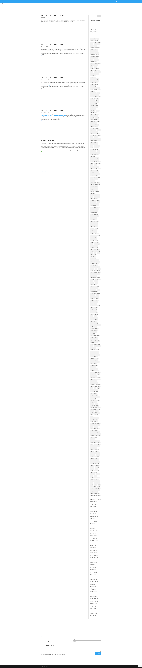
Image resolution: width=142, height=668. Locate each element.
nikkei (92, 319)
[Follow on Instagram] (111, 2)
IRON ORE (93, 263)
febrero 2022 (92, 593)
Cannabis (96, 119)
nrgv (92, 324)
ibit (99, 251)
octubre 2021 (92, 599)
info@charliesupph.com (49, 641)
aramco (92, 63)
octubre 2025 (92, 518)
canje (92, 119)
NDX (92, 314)
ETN (96, 186)
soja (98, 396)
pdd (92, 346)
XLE (98, 486)
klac (99, 272)
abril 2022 (92, 589)
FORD (92, 209)
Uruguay (92, 449)
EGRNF (92, 170)
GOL (95, 231)
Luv (95, 284)
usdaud (97, 453)
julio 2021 (92, 605)
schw (92, 381)
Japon (92, 268)
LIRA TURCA (97, 279)
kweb (92, 275)
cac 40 (96, 114)
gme (92, 231)
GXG (99, 235)
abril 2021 (92, 610)
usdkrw (97, 460)
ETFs (92, 184)
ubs (92, 444)
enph (92, 175)
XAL (99, 484)
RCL (92, 363)
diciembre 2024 (93, 535)
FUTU (96, 214)
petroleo (93, 349)
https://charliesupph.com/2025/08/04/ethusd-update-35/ (60, 144)
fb (98, 200)
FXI (95, 217)
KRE (98, 274)
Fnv (95, 207)
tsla (99, 435)
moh (92, 303)
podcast (93, 354)
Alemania (93, 54)
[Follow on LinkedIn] (46, 649)
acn (95, 44)
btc (95, 107)
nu (95, 324)
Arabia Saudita (93, 61)
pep (95, 346)
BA (92, 72)
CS (99, 140)
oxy (92, 337)
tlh (95, 428)
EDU (92, 165)
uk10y (99, 444)
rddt (95, 363)
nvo (92, 326)
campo (92, 117)
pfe (97, 349)
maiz (96, 288)
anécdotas (96, 59)
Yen (92, 493)
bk (91, 96)
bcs (92, 84)
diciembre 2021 (93, 596)
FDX (95, 202)
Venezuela (93, 474)
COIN (92, 131)
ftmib (92, 214)
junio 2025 (92, 525)
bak (92, 73)
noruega (92, 323)
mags (92, 288)
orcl (98, 335)
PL (97, 351)
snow (95, 395)
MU (96, 309)
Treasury (97, 432)
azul (96, 70)
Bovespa (93, 100)
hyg (92, 249)
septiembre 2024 (93, 540)
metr (97, 298)
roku (99, 372)
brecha (97, 101)
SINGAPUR (93, 391)
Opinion (93, 333)
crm (99, 138)
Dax (95, 145)
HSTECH (93, 247)
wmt (92, 484)
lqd (96, 282)
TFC (92, 426)
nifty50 (96, 317)
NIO (96, 319)
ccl (98, 121)
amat (97, 56)
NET (92, 316)
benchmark (93, 87)
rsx (95, 374)
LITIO (95, 281)
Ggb (96, 228)
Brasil (93, 101)
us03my (97, 451)
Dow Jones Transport (95, 159)
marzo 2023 (92, 571)
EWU (92, 198)
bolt (92, 98)
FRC (96, 210)
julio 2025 (92, 523)
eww (95, 198)
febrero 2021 (92, 613)
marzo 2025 (92, 530)
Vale (92, 472)
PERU (98, 346)
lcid (98, 277)
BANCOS (93, 77)
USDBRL (93, 454)
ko (91, 274)
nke (92, 321)
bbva (96, 82)
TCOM (92, 423)
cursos (95, 142)
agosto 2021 (92, 603)
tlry (98, 428)
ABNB (92, 42)
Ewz (92, 200)
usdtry (97, 465)
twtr (98, 440)
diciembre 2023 (93, 555)
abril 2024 (92, 548)
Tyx (98, 442)
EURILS (92, 189)
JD (96, 268)
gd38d (96, 224)
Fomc (98, 207)
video (98, 474)
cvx (92, 145)
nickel (92, 317)
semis (92, 382)
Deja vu (96, 147)
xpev (92, 491)
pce (99, 344)
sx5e (96, 412)
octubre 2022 (92, 579)
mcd (98, 289)
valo (95, 472)
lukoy (92, 284)
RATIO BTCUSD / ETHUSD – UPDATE (53, 15)
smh (95, 393)
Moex (96, 302)
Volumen (93, 479)
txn (95, 442)
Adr (95, 45)
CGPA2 (96, 126)
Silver (95, 389)
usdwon (97, 467)
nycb (95, 326)
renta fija (93, 368)
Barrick (92, 80)
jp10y (98, 270)
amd (92, 58)
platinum (93, 353)
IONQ (92, 261)
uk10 (95, 444)
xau (92, 486)
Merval (93, 296)
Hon (92, 244)
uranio (95, 447)
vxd (92, 481)
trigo (98, 433)
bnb (99, 96)
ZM (99, 495)
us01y (97, 449)
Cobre (98, 130)
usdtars (93, 465)
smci (92, 393)
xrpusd (96, 491)
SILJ (98, 388)
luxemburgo (93, 286)
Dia (92, 151)
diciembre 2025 (93, 514)
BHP (92, 89)
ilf (91, 254)
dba (92, 147)
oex (92, 330)
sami (92, 379)
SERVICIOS (123, 3)
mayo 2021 (92, 608)
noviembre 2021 (93, 598)
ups (99, 446)
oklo (95, 331)
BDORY (96, 84)
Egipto (95, 168)
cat (92, 121)
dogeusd (96, 154)
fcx (92, 202)
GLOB (95, 230)
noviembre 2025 (93, 516)
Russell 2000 (93, 377)
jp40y (92, 272)
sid (99, 386)
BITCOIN (93, 94)
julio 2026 (92, 502)
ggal (92, 228)
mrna (92, 305)
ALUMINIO (93, 56)
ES (92, 179)
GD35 (96, 223)
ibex (95, 251)
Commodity (94, 135)
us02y (92, 451)
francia (92, 210)
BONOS (96, 98)
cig (92, 130)
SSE (99, 407)
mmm (92, 302)
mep (97, 295)
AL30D (92, 52)
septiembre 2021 (93, 601)
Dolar (93, 156)
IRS (97, 263)
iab (98, 249)
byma (92, 112)
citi (95, 130)
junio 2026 (92, 504)
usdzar (92, 468)
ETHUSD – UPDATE (47, 140)
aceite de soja (97, 42)
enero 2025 (92, 533)
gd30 (97, 221)
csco (92, 142)
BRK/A (92, 105)
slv (97, 391)
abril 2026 (92, 508)
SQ (96, 407)
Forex (96, 209)
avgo (97, 68)
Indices (93, 256)
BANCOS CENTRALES (95, 79)
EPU (92, 177)
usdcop (92, 458)
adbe (98, 44)
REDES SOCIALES (94, 365)
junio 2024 (92, 545)
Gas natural (93, 219)
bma (95, 96)
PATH (96, 342)
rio (98, 370)
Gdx (92, 226)
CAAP (92, 114)
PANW (92, 342)
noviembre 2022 (93, 577)
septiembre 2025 (93, 520)
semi (95, 381)
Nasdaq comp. (94, 312)
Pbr (95, 344)
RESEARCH (118, 3)
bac (99, 72)
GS (96, 235)
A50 (95, 38)
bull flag (93, 110)
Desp (92, 149)
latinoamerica (93, 277)
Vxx (98, 481)
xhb (95, 486)
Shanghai (93, 384)
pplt (92, 356)
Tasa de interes (94, 419)
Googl (96, 233)
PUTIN (95, 356)
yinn (95, 493)
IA (95, 249)
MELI (98, 293)
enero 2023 (92, 574)
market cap (93, 289)
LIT (92, 281)
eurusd (93, 193)
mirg (96, 300)
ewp (98, 196)
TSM (92, 437)
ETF (98, 182)
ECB (92, 163)
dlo (99, 152)
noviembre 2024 (93, 537)
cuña (92, 144)
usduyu (92, 467)
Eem (97, 166)
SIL (95, 388)
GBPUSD (93, 221)
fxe (92, 217)
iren (99, 261)
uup (92, 470)
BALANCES (96, 73)
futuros (93, 216)
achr (92, 44)
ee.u (95, 165)
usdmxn (93, 461)
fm (91, 207)
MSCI (92, 307)
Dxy (95, 161)
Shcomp (98, 384)
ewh (92, 196)
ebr (99, 161)
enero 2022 (92, 594)
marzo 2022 (92, 591)
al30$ (92, 51)
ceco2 (92, 124)
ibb (92, 251)
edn (99, 163)
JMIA (92, 270)
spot (92, 405)
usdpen (97, 461)
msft (95, 307)
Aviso (92, 70)
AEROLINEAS (97, 47)
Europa (97, 191)
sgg (96, 382)
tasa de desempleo (94, 418)
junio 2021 (92, 606)
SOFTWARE (93, 396)
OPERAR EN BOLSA (131, 3)
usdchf (97, 454)
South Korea (93, 400)
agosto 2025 (92, 521)
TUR (96, 437)
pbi (92, 344)
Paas (95, 337)
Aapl (92, 40)
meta (97, 296)
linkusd (92, 279)
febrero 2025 (92, 531)
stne (99, 409)
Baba (95, 72)
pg (95, 351)
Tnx (95, 430)
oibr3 (92, 331)
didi (95, 151)
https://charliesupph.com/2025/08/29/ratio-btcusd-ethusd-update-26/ (55, 52)
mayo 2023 (92, 567)
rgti (97, 368)
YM (99, 493)
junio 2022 (92, 586)
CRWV (95, 140)
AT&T (95, 66)
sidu (92, 388)
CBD (95, 121)
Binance (92, 91)
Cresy (95, 137)
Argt (92, 65)
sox (98, 400)
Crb (99, 135)
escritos (95, 179)
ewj (95, 196)
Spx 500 (96, 405)
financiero (93, 205)
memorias (93, 295)
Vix (92, 477)
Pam (98, 340)
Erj (99, 177)
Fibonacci (96, 203)
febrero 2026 (92, 511)
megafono (93, 293)
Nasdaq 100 (93, 310)
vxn (95, 481)
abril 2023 (92, 569)
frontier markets (94, 212)
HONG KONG (97, 244)
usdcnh (97, 456)
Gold (92, 233)
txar (92, 442)
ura (92, 447)
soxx (92, 402)
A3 (91, 38)
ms (99, 305)
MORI (95, 303)
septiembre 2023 (93, 560)
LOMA (92, 282)
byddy (97, 110)
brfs (96, 103)
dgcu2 (96, 149)
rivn (96, 372)
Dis (98, 151)
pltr (97, 353)
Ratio (97, 361)
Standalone (93, 409)
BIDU (95, 89)
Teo (98, 425)
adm (92, 45)
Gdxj (95, 226)
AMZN (96, 58)
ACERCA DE (138, 3)
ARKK (96, 65)
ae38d (92, 47)
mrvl (95, 305)
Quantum (93, 361)
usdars (93, 453)
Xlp (95, 488)
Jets (99, 268)
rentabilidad (93, 367)
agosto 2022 (92, 582)
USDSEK (97, 463)
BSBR (92, 107)
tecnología (93, 425)
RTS (98, 374)
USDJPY (92, 460)
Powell (97, 354)
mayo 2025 (92, 526)
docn (92, 154)
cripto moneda (94, 138)
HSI (96, 245)
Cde (92, 123)
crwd (92, 140)
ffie (92, 203)
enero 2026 (92, 513)
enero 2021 (92, 615)
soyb (95, 402)
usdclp (92, 456)
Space (92, 403)
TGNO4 (96, 426)
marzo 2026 (92, 509)
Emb (96, 170)
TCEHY (95, 421)
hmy (97, 242)
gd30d (92, 223)
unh (95, 446)
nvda (98, 324)
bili (99, 89)
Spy (92, 407)
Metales (93, 298)
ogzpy (95, 330)
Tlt (92, 430)
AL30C (95, 51)
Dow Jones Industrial (95, 158)
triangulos (93, 433)
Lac (96, 275)
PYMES (92, 358)
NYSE (96, 328)
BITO (97, 94)
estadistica (93, 182)
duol (92, 161)
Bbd (92, 82)
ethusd (92, 186)
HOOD (92, 245)
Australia (92, 68)
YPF (95, 495)
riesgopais (93, 370)
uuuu (95, 470)
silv (92, 389)
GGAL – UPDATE (93, 29)
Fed (98, 202)
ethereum (97, 184)
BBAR (96, 80)
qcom (92, 360)
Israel (92, 265)
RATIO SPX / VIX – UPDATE (95, 27)
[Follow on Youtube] (114, 2)
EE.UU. (93, 166)
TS (96, 435)
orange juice (93, 335)
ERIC (95, 177)
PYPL (97, 358)
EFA (92, 168)
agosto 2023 (92, 562)
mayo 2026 (92, 506)
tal (91, 416)
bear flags (93, 86)
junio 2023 (92, 565)
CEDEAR (97, 124)
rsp (92, 374)
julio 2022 (92, 584)
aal (98, 38)
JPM (95, 272)
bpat (97, 100)
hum (97, 247)
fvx (97, 216)
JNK (95, 270)
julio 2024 (92, 543)
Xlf (92, 488)
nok (95, 321)
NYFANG (92, 328)
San (95, 379)
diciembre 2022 (93, 576)
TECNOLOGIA (97, 423)
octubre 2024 (92, 538)
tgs (92, 428)
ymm (92, 495)
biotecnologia (93, 93)
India (94, 254)
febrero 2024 (92, 552)
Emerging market (94, 172)
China (96, 128)
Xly (99, 488)
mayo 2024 (92, 547)
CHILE (92, 128)
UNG (92, 446)
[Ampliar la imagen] (83, 23)
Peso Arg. (93, 347)
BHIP (97, 87)
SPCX (96, 403)
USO (96, 468)
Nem (96, 314)
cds (95, 123)
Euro (92, 191)
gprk (92, 235)
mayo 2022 (92, 588)
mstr (92, 309)
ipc (95, 261)
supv (92, 412)
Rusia (95, 375)
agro (92, 49)
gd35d (92, 224)
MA (98, 286)
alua (97, 54)
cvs (96, 144)
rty (91, 375)
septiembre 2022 (93, 581)
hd (96, 238)
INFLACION (93, 258)
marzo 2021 (92, 611)
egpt (99, 168)
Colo (96, 131)
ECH (95, 163)
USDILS (96, 458)
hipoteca (92, 242)
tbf (92, 421)
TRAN (92, 432)
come (98, 133)
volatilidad (97, 477)
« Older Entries (43, 171)
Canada (97, 117)
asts (92, 66)
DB (99, 145)
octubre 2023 (92, 559)
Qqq (96, 360)
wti (95, 484)
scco (99, 379)
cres (92, 137)
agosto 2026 (92, 501)
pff (92, 351)
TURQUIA (93, 439)
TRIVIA (92, 435)
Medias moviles (94, 291)
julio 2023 (92, 564)
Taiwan (96, 414)
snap (92, 395)
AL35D (96, 52)
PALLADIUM (93, 340)
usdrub (92, 463)
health (92, 240)
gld (92, 230)
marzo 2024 (92, 550)
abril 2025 (92, 528)
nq (96, 323)
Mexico (92, 300)
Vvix (97, 479)
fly (97, 205)
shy (96, 386)
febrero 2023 (92, 572)
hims (96, 240)
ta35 (92, 414)
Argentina (97, 63)
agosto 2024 (92, 542)
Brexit (92, 103)
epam (95, 175)
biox (98, 93)
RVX (99, 377)
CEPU (92, 126)
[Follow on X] (42, 649)
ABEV (96, 40)
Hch (92, 238)
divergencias (94, 152)
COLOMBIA (93, 133)
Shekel (92, 386)
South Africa (93, 398)
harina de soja (94, 237)
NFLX (95, 316)
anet (92, 59)
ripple (92, 372)
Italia (96, 265)
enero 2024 (92, 554)
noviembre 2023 (93, 557)
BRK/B (96, 105)
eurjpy (96, 189)
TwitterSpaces (93, 440)
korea (95, 274)
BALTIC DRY (93, 75)
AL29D (95, 49)
